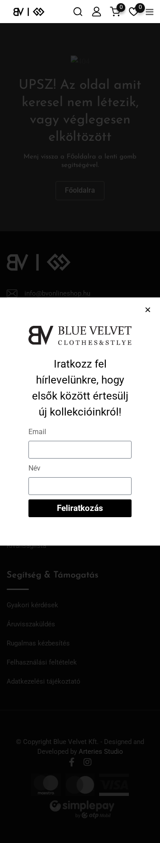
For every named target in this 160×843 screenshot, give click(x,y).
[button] (147, 309)
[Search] (77, 11)
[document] (80, 421)
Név (34, 468)
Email (37, 431)
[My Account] (96, 11)
